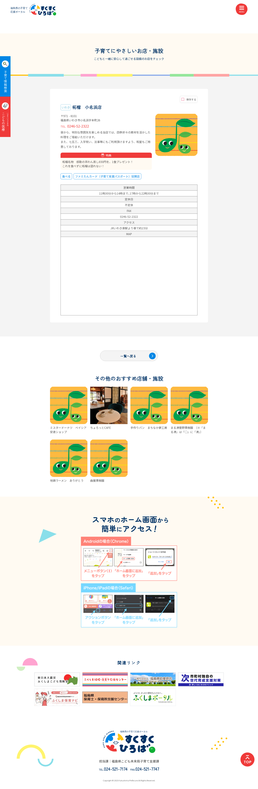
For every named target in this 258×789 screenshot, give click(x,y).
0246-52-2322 (75, 126)
